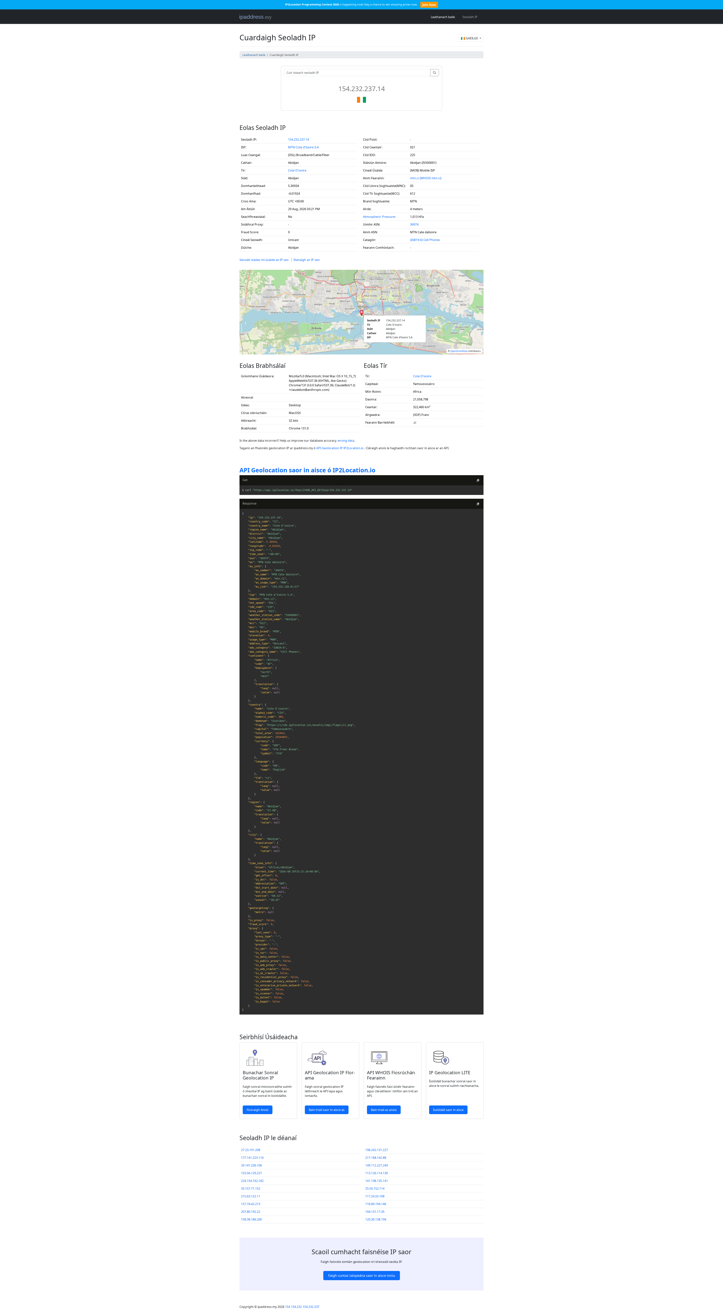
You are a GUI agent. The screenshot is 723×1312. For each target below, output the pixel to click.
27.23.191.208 (250, 1150)
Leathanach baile (443, 17)
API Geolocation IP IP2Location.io (340, 448)
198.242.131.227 (376, 1150)
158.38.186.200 (251, 1219)
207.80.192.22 (250, 1212)
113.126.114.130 (376, 1173)
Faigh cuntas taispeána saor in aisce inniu (361, 1275)
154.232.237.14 (298, 139)
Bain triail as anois (384, 1110)
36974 (414, 224)
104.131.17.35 (374, 1212)
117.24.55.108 (374, 1196)
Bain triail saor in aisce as (327, 1110)
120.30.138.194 (375, 1219)
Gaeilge (472, 38)
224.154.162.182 (252, 1181)
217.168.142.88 (375, 1158)
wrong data (346, 440)
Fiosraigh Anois (257, 1110)
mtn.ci (414, 178)
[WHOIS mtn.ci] (430, 178)
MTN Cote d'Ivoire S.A (303, 147)
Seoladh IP (469, 17)
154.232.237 (311, 1307)
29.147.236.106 (251, 1165)
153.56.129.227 (251, 1173)
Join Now (429, 5)
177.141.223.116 (252, 1158)
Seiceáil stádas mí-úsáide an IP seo (264, 260)
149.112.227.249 (376, 1165)
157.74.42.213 (250, 1204)
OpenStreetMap (458, 351)
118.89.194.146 (375, 1204)
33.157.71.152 (250, 1188)
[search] (434, 72)
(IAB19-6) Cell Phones (425, 240)
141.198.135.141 (376, 1181)
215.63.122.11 (250, 1196)
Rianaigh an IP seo (307, 260)
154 (287, 1307)
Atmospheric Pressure (379, 217)
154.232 (296, 1307)
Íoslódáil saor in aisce (448, 1110)
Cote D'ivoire (297, 170)
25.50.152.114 (374, 1188)
